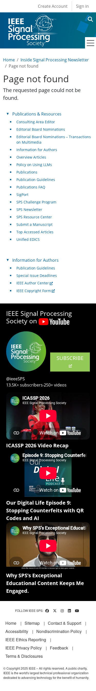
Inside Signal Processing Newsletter (54, 60)
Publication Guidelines (35, 179)
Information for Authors (36, 149)
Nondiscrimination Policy (59, 631)
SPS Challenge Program (36, 202)
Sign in (82, 6)
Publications (26, 172)
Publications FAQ (30, 187)
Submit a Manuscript (34, 224)
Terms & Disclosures (24, 656)
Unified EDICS (28, 239)
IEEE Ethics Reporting (25, 640)
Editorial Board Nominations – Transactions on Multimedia (53, 139)
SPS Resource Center (34, 217)
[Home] (32, 19)
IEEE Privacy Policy (23, 648)
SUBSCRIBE (70, 358)
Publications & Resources (36, 114)
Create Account (53, 6)
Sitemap (32, 623)
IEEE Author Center (32, 283)
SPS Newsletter (29, 209)
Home (9, 60)
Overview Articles (31, 157)
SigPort (22, 194)
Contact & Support (64, 623)
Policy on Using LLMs (34, 164)
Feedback (59, 648)
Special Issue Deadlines (36, 275)
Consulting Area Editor (35, 121)
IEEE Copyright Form (33, 290)
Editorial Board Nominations (40, 129)
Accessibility (16, 631)
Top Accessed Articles (35, 231)
